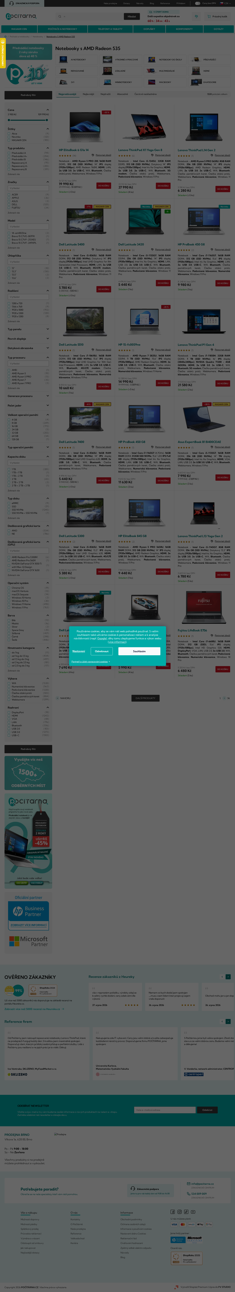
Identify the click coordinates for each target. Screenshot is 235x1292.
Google (101, 638)
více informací (117, 641)
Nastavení (79, 651)
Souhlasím (139, 651)
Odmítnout (102, 651)
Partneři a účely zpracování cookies (90, 661)
